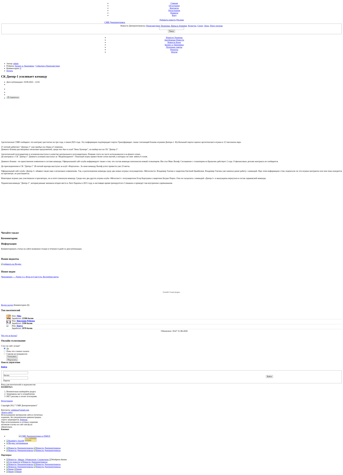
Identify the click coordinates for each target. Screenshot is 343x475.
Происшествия (153, 26)
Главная (174, 3)
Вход (174, 15)
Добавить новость (167, 20)
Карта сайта (7, 412)
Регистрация (174, 10)
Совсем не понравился (16, 354)
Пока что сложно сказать (17, 351)
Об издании (174, 6)
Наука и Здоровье (179, 26)
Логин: (6, 375)
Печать (9, 71)
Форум (174, 52)
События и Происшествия (48, 66)
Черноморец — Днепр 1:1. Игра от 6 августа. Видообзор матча (30, 277)
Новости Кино (174, 42)
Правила (174, 13)
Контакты (174, 8)
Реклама (180, 20)
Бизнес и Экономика (174, 45)
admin (15, 63)
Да (7, 348)
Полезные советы (174, 47)
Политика (165, 26)
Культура (192, 26)
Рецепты (174, 49)
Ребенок (23, 420)
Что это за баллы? (9, 335)
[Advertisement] (23, 120)
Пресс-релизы (216, 26)
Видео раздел (7, 305)
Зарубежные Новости (174, 40)
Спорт (200, 26)
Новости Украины (174, 37)
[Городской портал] (27, 459)
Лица (206, 26)
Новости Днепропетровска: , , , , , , (171, 26)
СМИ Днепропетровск (114, 22)
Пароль (6, 380)
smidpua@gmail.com (20, 410)
